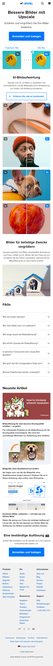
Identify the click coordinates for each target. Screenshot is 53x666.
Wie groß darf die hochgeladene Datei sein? (23, 363)
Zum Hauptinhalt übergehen (2, 2)
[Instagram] (29, 629)
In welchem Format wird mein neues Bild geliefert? (21, 353)
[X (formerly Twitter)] (24, 629)
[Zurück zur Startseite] (21, 3)
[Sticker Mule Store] (20, 629)
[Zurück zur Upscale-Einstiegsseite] (28, 3)
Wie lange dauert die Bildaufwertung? (20, 334)
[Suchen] (42, 3)
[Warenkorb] (49, 3)
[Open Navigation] (3, 3)
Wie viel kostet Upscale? (14, 316)
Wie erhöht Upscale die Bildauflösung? (20, 343)
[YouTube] (33, 629)
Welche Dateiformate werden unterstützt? (21, 372)
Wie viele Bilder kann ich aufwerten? (19, 325)
